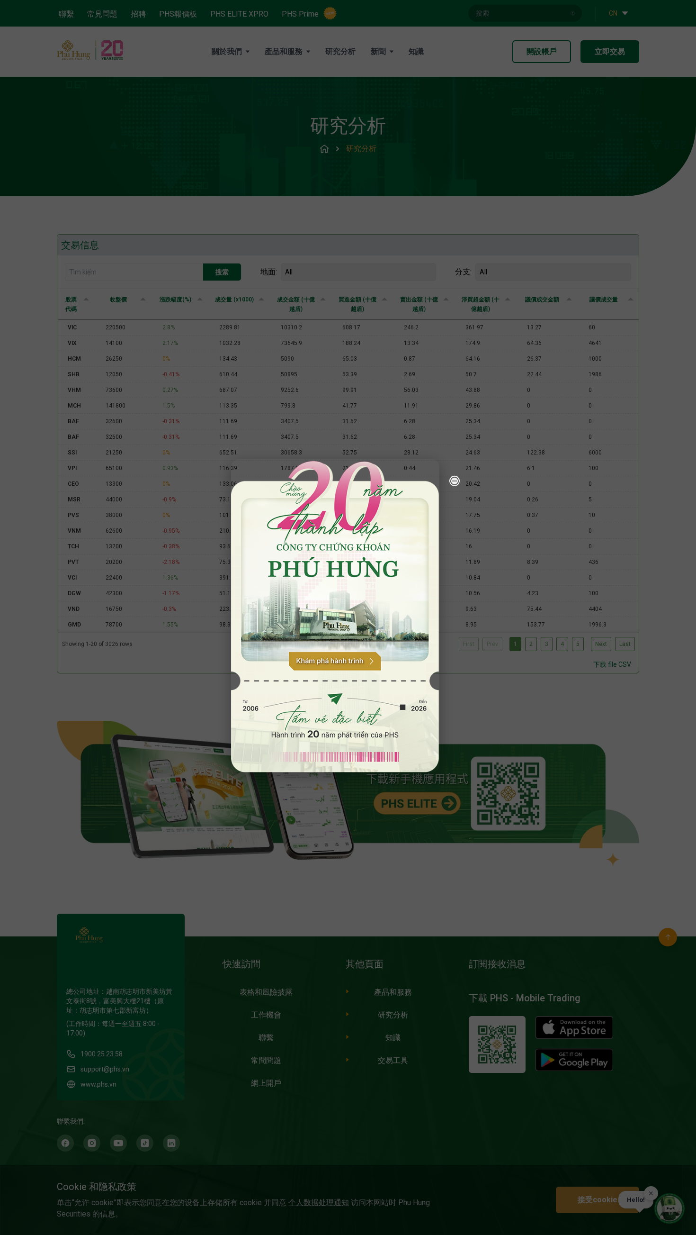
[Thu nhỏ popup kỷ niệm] (454, 481)
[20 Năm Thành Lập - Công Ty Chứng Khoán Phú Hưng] (335, 615)
